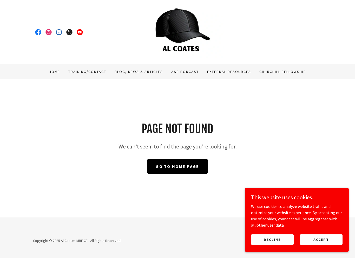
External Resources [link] (229, 71)
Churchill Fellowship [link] (282, 71)
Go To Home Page (177, 166)
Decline (272, 239)
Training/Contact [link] (87, 71)
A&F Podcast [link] (185, 71)
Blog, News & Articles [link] (139, 71)
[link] (38, 32)
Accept (321, 239)
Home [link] (54, 71)
